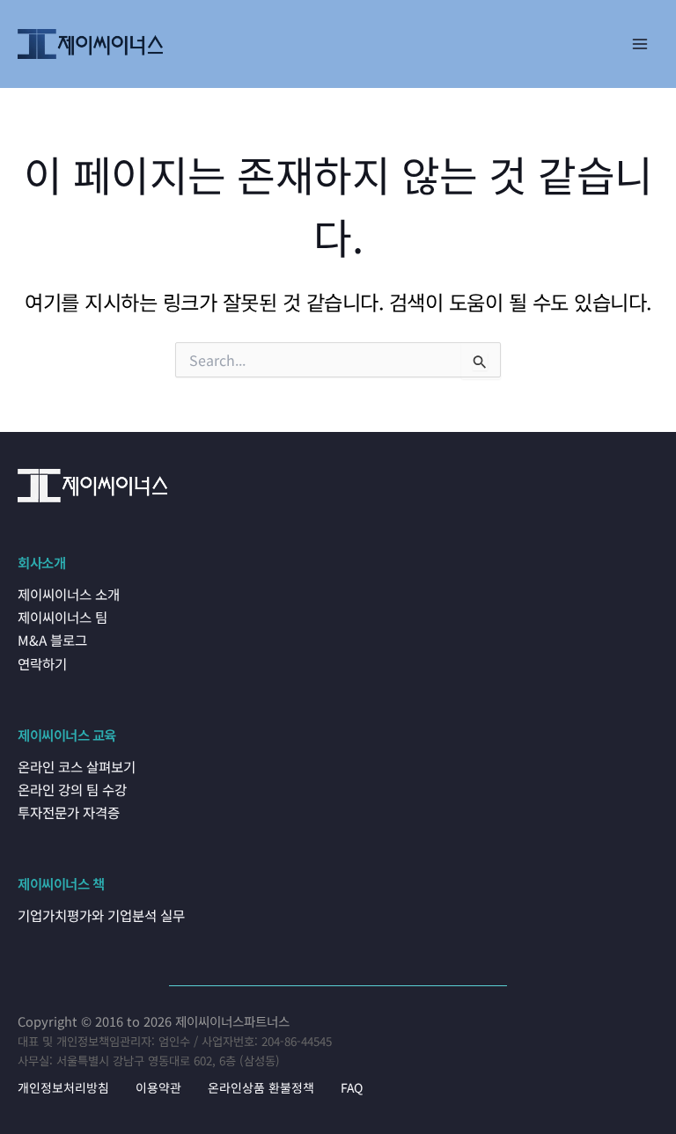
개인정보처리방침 (63, 1087)
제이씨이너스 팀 (62, 616)
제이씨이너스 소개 (69, 594)
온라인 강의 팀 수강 (72, 789)
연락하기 (42, 663)
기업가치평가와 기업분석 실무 (101, 915)
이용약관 (158, 1087)
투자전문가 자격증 (69, 812)
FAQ (352, 1087)
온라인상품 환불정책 (261, 1087)
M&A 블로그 (52, 639)
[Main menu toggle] (639, 44)
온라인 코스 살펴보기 (77, 766)
